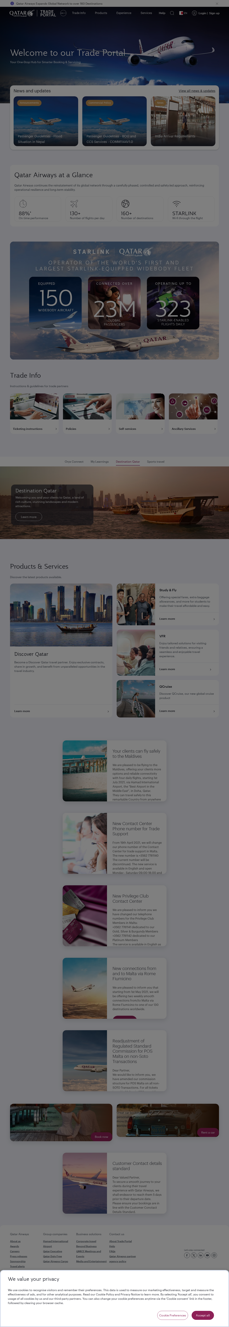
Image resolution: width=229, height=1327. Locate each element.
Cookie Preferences (172, 1315)
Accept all (203, 1315)
